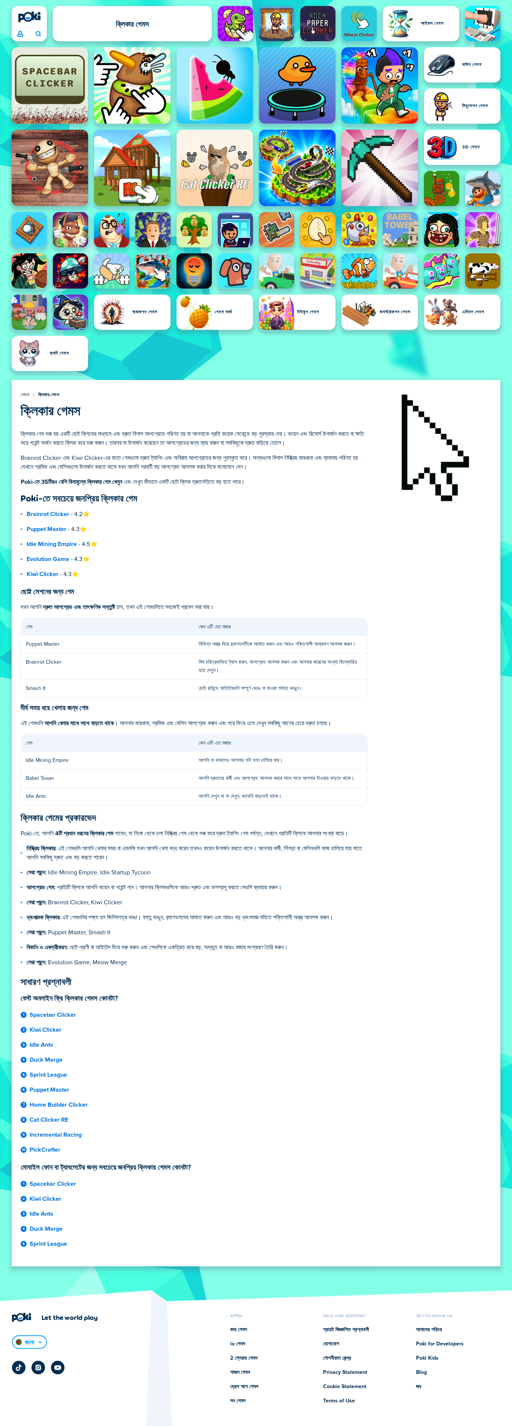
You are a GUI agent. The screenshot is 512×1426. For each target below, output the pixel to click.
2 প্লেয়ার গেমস (243, 1358)
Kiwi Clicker (42, 574)
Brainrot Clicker (48, 514)
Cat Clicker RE (49, 1120)
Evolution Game (48, 559)
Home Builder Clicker (59, 1105)
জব (418, 1386)
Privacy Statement (345, 1372)
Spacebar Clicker (53, 1015)
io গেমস (237, 1344)
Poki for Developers (440, 1344)
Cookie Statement (345, 1386)
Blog (421, 1372)
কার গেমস (238, 1329)
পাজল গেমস (240, 1372)
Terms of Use (339, 1401)
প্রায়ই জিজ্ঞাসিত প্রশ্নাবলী (346, 1329)
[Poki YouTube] (57, 1367)
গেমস (25, 395)
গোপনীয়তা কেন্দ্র (337, 1358)
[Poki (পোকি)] (29, 17)
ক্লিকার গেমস (48, 395)
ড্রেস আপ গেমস (244, 1386)
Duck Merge (46, 1060)
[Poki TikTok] (18, 1367)
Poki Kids (427, 1358)
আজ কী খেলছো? (38, 34)
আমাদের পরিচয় (429, 1329)
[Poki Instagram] (38, 1367)
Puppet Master (46, 529)
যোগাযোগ (331, 1344)
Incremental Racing (56, 1135)
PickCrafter (45, 1150)
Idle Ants (41, 1045)
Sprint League (48, 1075)
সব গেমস (238, 1401)
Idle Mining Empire (52, 544)
